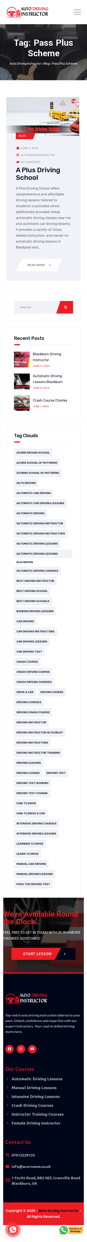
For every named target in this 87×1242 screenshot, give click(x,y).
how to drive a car (30, 813)
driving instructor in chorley (39, 732)
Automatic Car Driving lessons (40, 503)
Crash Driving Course (33, 671)
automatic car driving (33, 493)
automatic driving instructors (40, 533)
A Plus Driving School (38, 173)
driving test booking (32, 783)
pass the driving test (33, 884)
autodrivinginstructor (38, 155)
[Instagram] (21, 1049)
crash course (27, 661)
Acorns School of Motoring (37, 472)
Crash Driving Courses (34, 682)
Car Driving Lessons (31, 641)
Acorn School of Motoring (36, 462)
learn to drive (27, 853)
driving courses (28, 702)
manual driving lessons (34, 874)
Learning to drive (29, 843)
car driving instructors (35, 631)
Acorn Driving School (33, 452)
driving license (28, 773)
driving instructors (32, 742)
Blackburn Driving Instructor (47, 357)
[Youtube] (32, 1049)
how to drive (26, 803)
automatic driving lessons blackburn (37, 555)
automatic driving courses (37, 570)
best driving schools (32, 601)
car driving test (29, 651)
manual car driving (31, 863)
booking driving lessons (35, 611)
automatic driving (30, 513)
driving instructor (31, 722)
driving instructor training (38, 752)
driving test (56, 773)
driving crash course (33, 712)
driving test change (32, 793)
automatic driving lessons (37, 543)
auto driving (26, 483)
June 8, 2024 (41, 387)
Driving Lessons (28, 762)
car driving (25, 621)
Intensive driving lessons (36, 833)
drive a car (25, 692)
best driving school (32, 591)
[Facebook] (9, 1049)
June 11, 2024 (41, 366)
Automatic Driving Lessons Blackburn (48, 379)
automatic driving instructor (39, 523)
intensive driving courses (36, 823)
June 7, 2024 (41, 406)
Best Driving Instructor (35, 580)
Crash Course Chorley (50, 400)
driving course (51, 692)
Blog (22, 135)
